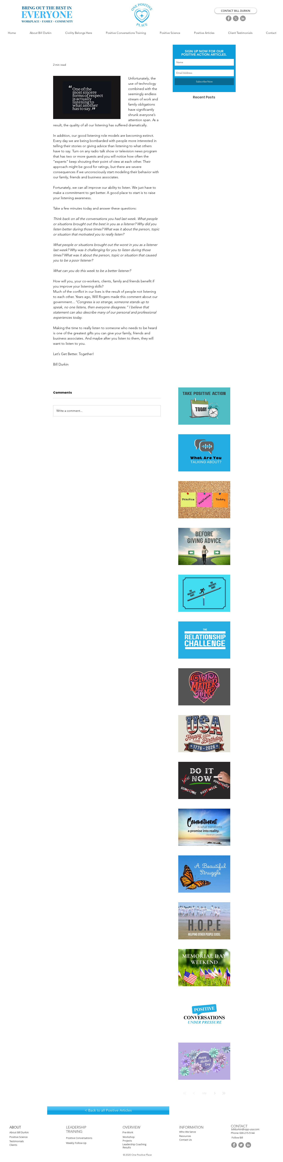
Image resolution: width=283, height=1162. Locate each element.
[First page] (184, 1093)
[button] (247, 1133)
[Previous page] (193, 1093)
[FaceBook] (228, 18)
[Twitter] (241, 1145)
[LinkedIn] (243, 18)
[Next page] (214, 1093)
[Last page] (223, 1093)
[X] (236, 18)
